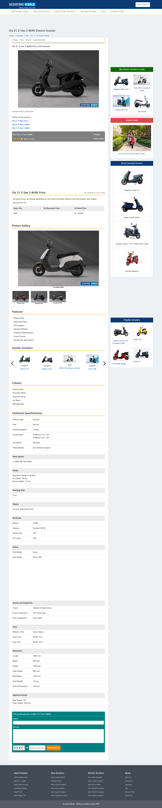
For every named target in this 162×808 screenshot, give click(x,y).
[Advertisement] (81, 21)
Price (15, 40)
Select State (142, 4)
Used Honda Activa (20, 777)
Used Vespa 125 (19, 795)
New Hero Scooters (58, 788)
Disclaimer (129, 795)
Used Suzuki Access (21, 785)
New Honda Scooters (58, 785)
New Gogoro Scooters (96, 795)
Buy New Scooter (88, 11)
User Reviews (39, 40)
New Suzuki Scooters (58, 792)
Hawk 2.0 (25, 369)
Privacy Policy (130, 792)
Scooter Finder (117, 11)
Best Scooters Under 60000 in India (132, 154)
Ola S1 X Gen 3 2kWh (21, 128)
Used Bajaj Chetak (20, 788)
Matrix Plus (47, 369)
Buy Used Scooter (41, 11)
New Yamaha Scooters (59, 795)
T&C (126, 788)
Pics (22, 40)
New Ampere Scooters (96, 788)
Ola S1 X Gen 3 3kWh (21, 124)
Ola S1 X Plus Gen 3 (20, 121)
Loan (103, 11)
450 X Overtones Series (69, 368)
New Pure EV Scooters (96, 792)
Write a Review (99, 139)
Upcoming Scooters (58, 777)
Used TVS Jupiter (20, 781)
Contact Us (129, 781)
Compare (97, 134)
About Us (128, 777)
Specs (28, 40)
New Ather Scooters (95, 777)
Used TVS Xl (18, 792)
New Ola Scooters (94, 785)
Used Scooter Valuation (65, 11)
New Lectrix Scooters (95, 781)
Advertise (128, 785)
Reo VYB (92, 369)
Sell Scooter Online (19, 11)
